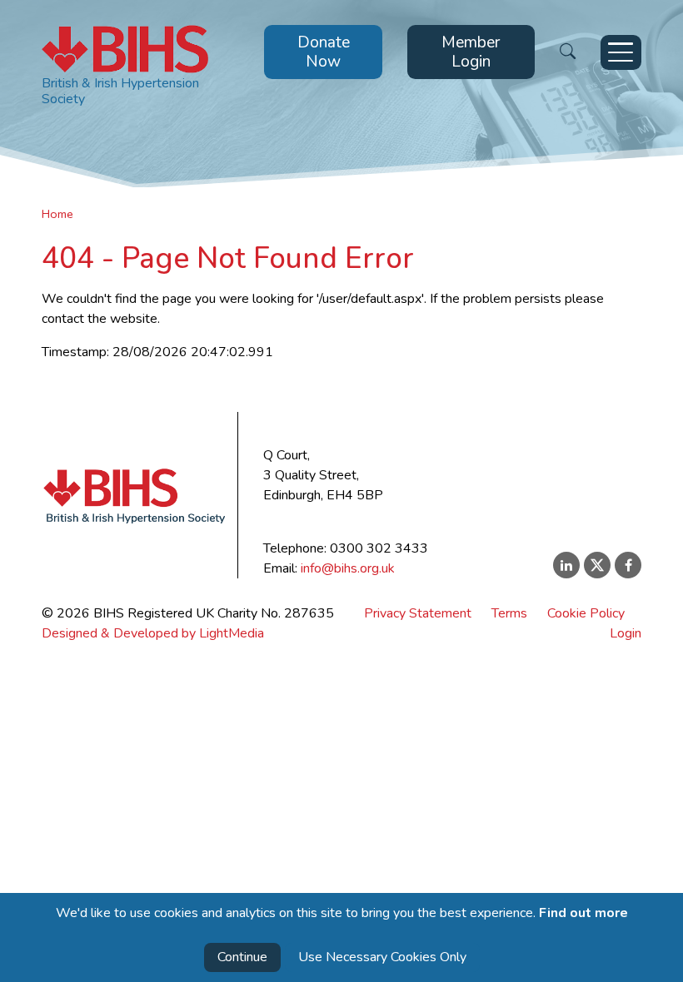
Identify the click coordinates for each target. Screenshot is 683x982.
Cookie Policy (586, 613)
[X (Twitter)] (597, 565)
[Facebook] (628, 565)
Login (625, 633)
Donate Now (323, 52)
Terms (509, 613)
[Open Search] (568, 52)
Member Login (470, 52)
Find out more (583, 913)
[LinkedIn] (566, 565)
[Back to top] (658, 957)
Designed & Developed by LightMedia (153, 633)
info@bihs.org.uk (348, 568)
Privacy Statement (417, 613)
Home (57, 214)
